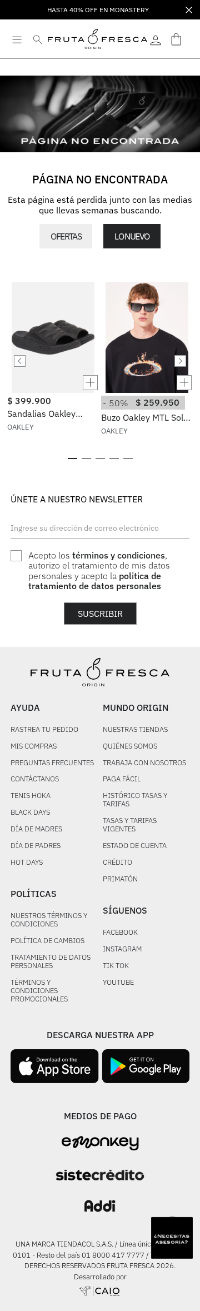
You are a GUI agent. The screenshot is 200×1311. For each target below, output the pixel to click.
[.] (155, 39)
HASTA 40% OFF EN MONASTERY (98, 10)
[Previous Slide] (20, 361)
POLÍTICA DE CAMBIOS (47, 941)
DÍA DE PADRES (36, 846)
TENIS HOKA (31, 796)
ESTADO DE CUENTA (135, 846)
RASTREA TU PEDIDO (44, 730)
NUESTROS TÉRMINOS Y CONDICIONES (49, 920)
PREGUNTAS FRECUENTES (52, 763)
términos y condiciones (118, 555)
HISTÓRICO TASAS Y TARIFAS (135, 800)
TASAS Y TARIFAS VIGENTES (130, 825)
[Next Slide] (180, 361)
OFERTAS (66, 236)
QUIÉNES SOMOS (130, 746)
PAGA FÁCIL (122, 779)
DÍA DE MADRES (36, 829)
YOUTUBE (118, 983)
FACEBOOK (120, 933)
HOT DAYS (27, 863)
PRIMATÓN (120, 879)
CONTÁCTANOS (35, 779)
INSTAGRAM (122, 949)
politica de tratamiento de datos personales (94, 580)
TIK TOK (116, 966)
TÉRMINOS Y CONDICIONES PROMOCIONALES (39, 991)
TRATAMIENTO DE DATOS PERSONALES (51, 962)
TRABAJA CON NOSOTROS (144, 763)
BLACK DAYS (30, 813)
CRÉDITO (117, 863)
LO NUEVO (131, 236)
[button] (53, 382)
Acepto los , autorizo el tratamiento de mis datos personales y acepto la (99, 570)
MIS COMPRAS (34, 746)
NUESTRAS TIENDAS (135, 730)
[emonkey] (100, 1143)
